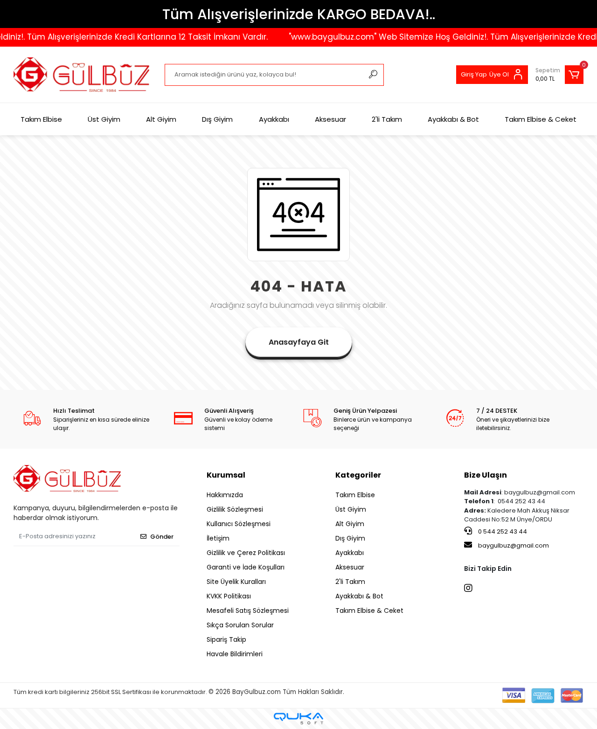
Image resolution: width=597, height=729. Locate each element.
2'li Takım (387, 119)
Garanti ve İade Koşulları (246, 567)
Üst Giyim (104, 119)
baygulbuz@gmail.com (513, 545)
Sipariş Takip (226, 639)
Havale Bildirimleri (235, 654)
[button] (559, 74)
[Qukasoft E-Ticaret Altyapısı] (298, 718)
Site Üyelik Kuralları (236, 581)
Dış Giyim (217, 119)
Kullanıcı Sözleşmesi (239, 523)
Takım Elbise (41, 119)
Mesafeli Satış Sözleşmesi (248, 610)
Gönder (162, 536)
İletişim (218, 538)
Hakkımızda (225, 495)
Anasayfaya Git (299, 342)
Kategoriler (358, 475)
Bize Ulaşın (485, 475)
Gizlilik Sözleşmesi (235, 509)
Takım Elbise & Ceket (540, 119)
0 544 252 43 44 (502, 531)
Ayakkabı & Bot (453, 119)
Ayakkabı (274, 119)
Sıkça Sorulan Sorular (240, 625)
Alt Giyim (161, 119)
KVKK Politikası (229, 596)
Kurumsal (226, 475)
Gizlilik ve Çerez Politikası (246, 552)
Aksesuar (330, 119)
